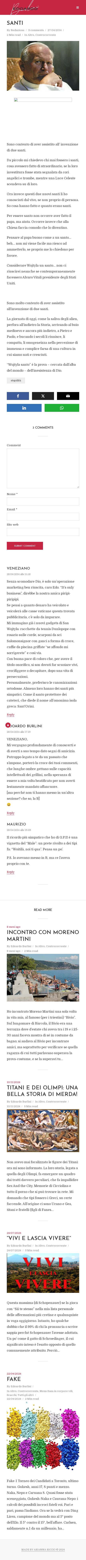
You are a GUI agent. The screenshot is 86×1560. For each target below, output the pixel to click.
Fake (14, 1379)
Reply (10, 714)
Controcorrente (45, 34)
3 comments (36, 30)
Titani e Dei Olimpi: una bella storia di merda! (42, 1091)
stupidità (16, 380)
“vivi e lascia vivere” (39, 1238)
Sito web (12, 524)
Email (12, 509)
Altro (31, 34)
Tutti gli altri (26, 1395)
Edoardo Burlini (21, 946)
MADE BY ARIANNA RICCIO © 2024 (43, 1549)
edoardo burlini (24, 726)
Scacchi (11, 1395)
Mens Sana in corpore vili (56, 1391)
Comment (14, 445)
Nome (12, 494)
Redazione (17, 30)
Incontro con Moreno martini (43, 936)
